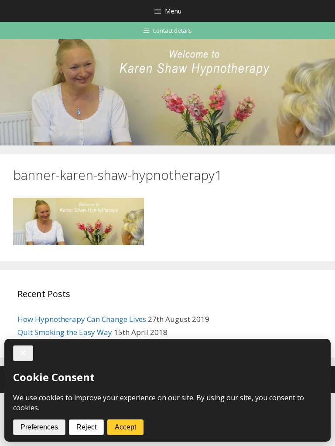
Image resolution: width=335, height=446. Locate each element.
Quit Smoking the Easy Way (64, 332)
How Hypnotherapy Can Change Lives (81, 319)
